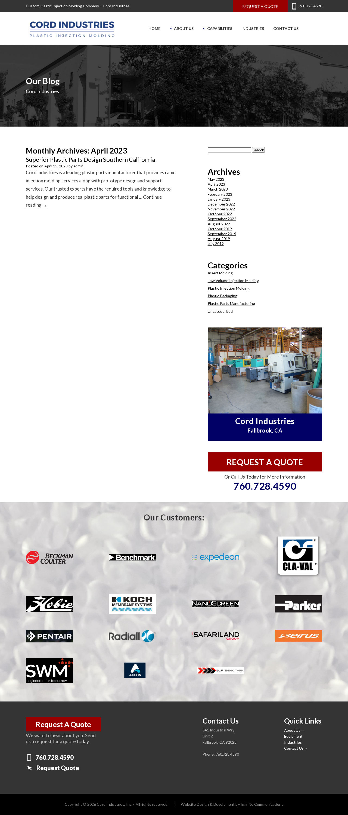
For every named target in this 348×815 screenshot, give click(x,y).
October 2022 (220, 214)
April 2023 (216, 184)
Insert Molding (220, 273)
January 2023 (219, 199)
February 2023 (220, 194)
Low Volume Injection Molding (233, 280)
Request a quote (260, 6)
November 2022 (221, 209)
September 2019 (222, 233)
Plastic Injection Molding (229, 288)
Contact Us (286, 28)
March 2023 (218, 189)
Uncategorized (220, 311)
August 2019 (219, 238)
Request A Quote (63, 724)
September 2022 (222, 218)
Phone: (209, 754)
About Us (183, 28)
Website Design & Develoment (208, 804)
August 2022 (219, 224)
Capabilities (219, 28)
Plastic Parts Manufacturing (231, 303)
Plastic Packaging (222, 295)
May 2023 (216, 179)
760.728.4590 (310, 6)
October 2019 (220, 228)
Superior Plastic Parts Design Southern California (90, 159)
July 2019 (216, 243)
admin (78, 166)
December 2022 (221, 204)
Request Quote (57, 768)
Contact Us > (295, 748)
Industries (252, 28)
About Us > (294, 730)
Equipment (293, 736)
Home (154, 28)
